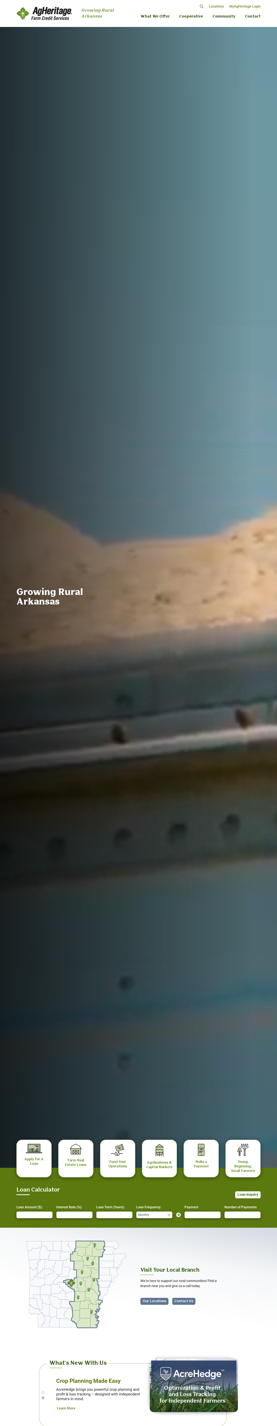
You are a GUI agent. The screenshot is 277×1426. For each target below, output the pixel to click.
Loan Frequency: (148, 1207)
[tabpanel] (138, 1387)
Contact (253, 16)
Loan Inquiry (247, 1194)
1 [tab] (43, 1392)
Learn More (66, 1408)
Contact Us (183, 1301)
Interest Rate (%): (69, 1207)
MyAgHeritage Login (245, 6)
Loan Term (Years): (110, 1207)
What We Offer (155, 16)
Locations (216, 6)
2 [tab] (43, 1397)
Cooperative (191, 16)
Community (224, 16)
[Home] (44, 13)
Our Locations (154, 1301)
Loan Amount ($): (29, 1207)
